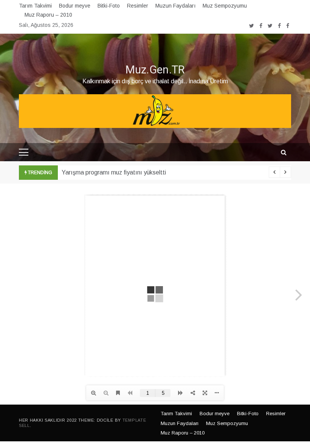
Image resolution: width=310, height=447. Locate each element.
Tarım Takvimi (35, 6)
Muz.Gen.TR (155, 70)
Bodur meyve (74, 6)
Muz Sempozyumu (225, 6)
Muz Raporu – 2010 (48, 15)
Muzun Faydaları (175, 6)
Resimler (137, 6)
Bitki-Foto (109, 6)
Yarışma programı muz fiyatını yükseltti (114, 172)
